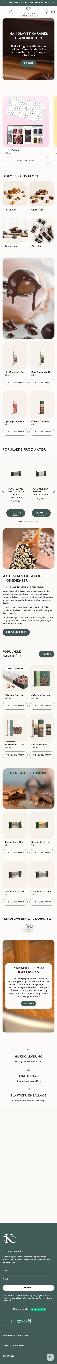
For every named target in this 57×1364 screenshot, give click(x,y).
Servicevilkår (44, 1298)
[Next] (53, 2)
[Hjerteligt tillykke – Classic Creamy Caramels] (15, 404)
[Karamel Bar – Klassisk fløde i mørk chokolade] (15, 874)
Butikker (8, 1355)
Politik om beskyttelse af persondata (19, 1298)
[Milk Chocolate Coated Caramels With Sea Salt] (15, 355)
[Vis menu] (4, 12)
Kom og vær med (13, 1345)
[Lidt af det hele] (41, 728)
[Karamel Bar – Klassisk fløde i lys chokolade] (41, 825)
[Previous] (4, 2)
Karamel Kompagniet (16, 1335)
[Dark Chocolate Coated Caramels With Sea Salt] (41, 355)
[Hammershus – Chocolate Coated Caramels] (15, 728)
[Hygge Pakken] (26, 121)
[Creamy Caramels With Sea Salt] (41, 404)
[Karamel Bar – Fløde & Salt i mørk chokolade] (15, 825)
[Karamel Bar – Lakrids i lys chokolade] (41, 874)
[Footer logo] (10, 1238)
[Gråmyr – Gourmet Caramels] (41, 678)
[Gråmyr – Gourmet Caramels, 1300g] (15, 678)
